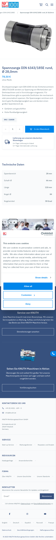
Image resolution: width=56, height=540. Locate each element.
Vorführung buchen (28, 387)
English (5, 523)
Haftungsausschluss (47, 530)
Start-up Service (8, 445)
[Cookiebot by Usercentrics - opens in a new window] (41, 234)
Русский (39, 523)
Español (28, 523)
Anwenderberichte (25, 461)
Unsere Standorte (43, 476)
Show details (41, 277)
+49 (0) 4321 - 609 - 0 (13, 408)
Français (51, 523)
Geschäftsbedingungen (42, 504)
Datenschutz (25, 504)
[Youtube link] (45, 513)
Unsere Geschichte (24, 476)
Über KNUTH (6, 476)
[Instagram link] (27, 513)
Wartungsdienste (26, 445)
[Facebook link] (9, 513)
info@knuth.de (10, 413)
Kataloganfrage (7, 461)
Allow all (28, 286)
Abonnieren (47, 496)
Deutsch (16, 523)
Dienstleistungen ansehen (28, 331)
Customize (26, 295)
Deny (28, 304)
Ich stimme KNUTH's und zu (29, 504)
